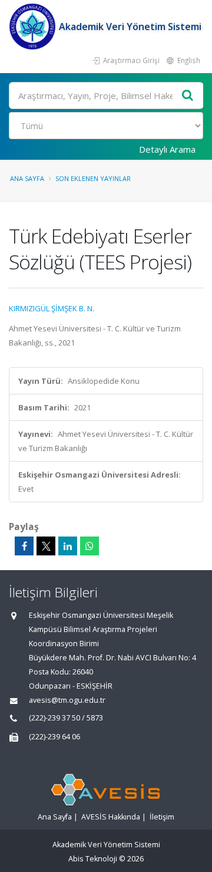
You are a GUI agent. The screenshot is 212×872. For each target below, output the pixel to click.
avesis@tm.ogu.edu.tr (67, 700)
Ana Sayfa (27, 178)
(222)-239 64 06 (54, 737)
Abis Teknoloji (92, 859)
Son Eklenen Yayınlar (93, 178)
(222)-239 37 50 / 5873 (66, 718)
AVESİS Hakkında (110, 817)
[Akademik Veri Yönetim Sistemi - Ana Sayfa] (34, 26)
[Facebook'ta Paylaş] (24, 546)
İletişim (162, 817)
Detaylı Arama (167, 149)
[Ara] (188, 96)
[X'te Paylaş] (46, 546)
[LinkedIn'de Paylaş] (67, 546)
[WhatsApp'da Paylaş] (89, 546)
